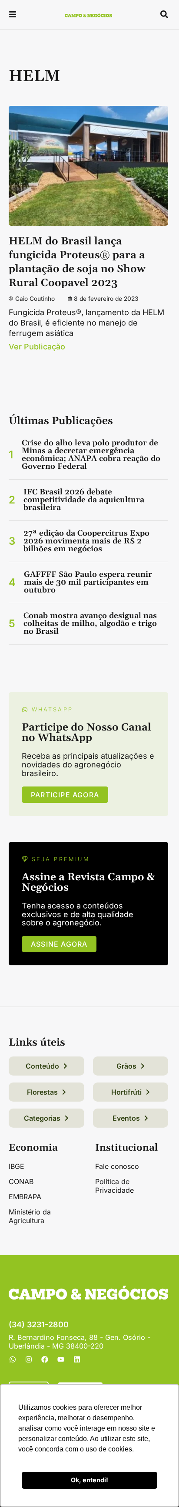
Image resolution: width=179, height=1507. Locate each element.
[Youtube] (61, 1359)
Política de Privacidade (114, 1185)
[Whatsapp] (13, 1359)
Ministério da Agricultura (30, 1216)
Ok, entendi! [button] (89, 1480)
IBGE (16, 1166)
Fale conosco (117, 1166)
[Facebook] (45, 1359)
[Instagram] (29, 1359)
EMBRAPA (25, 1196)
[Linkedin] (77, 1359)
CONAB (21, 1181)
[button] (13, 15)
